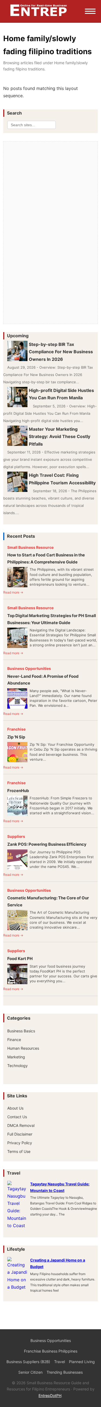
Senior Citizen (30, 1372)
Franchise (16, 729)
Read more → (13, 592)
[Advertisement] (50, 182)
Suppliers (16, 836)
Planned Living (82, 1361)
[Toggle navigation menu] (90, 11)
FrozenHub (18, 790)
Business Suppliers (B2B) (28, 1361)
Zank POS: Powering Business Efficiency (46, 844)
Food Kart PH (20, 958)
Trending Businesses (65, 1372)
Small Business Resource (30, 547)
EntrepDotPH (50, 1395)
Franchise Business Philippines (50, 1351)
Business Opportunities (29, 668)
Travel (59, 1361)
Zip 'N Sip (16, 737)
